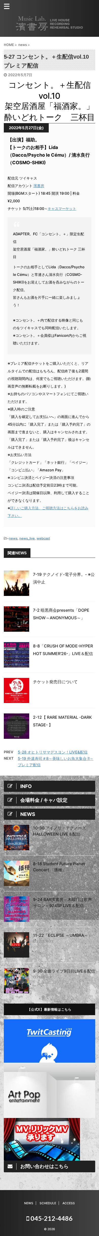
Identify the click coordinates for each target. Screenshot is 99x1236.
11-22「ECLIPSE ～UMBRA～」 (62, 935)
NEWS (28, 1203)
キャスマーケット (62, 208)
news (13, 538)
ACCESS (68, 1203)
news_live (27, 538)
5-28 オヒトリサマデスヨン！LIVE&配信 (53, 752)
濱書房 (39, 185)
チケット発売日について (55, 681)
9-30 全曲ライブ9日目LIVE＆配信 (64, 971)
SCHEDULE (48, 1203)
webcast (43, 538)
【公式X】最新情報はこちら (49, 1009)
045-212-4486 (51, 1218)
